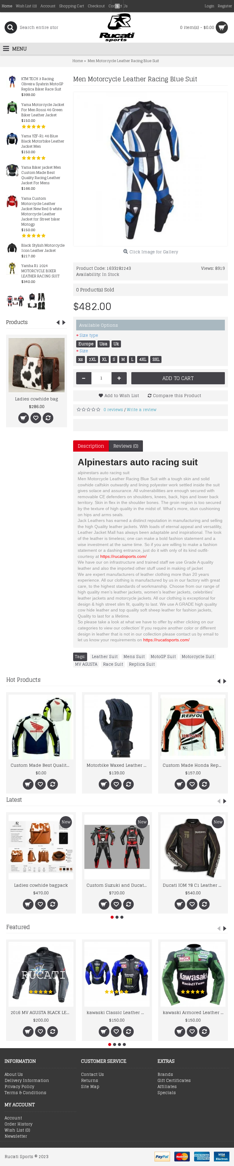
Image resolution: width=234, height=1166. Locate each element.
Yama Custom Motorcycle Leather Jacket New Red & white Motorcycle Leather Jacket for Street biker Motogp (41, 211)
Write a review (141, 409)
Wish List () (17, 1130)
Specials (167, 1093)
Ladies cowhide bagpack (41, 885)
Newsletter (16, 1136)
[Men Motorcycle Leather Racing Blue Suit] (150, 169)
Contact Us (92, 1074)
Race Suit (113, 664)
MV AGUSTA (86, 664)
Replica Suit (142, 664)
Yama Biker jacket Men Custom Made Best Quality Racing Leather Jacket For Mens (41, 175)
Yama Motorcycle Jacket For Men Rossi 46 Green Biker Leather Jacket (42, 110)
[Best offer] (15, 301)
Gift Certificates (174, 1080)
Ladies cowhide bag (36, 399)
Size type (89, 335)
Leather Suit (105, 657)
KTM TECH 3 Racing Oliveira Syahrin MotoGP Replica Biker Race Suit (42, 84)
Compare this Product (177, 395)
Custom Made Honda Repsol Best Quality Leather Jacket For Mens (194, 765)
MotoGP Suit (163, 657)
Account (13, 1118)
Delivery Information (27, 1080)
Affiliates (167, 1087)
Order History (18, 1124)
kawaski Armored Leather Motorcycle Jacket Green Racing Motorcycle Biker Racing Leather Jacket (194, 1012)
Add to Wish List (122, 395)
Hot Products (23, 680)
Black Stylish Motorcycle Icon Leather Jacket (43, 248)
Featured (18, 927)
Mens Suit (134, 657)
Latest (14, 800)
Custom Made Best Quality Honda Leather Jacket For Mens (42, 765)
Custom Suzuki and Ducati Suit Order (118, 885)
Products (17, 322)
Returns (89, 1080)
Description (91, 446)
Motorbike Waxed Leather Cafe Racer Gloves (118, 765)
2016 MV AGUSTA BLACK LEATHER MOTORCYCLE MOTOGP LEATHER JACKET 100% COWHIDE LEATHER (42, 1012)
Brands (165, 1074)
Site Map (90, 1087)
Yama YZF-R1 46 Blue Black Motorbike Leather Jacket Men (42, 141)
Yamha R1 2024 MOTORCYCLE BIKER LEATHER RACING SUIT (40, 271)
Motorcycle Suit (198, 657)
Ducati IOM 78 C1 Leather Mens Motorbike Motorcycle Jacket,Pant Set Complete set (194, 885)
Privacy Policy (19, 1087)
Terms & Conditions (25, 1093)
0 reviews (113, 409)
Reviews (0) (125, 446)
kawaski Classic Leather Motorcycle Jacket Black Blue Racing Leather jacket (118, 1012)
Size (84, 350)
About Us (14, 1074)
